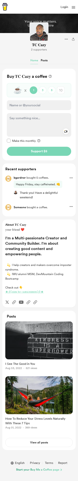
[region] (39, 114)
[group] (39, 347)
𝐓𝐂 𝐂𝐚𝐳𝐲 (39, 45)
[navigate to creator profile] (39, 31)
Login (64, 7)
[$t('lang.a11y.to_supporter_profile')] (15, 192)
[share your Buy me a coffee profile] (73, 39)
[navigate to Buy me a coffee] (5, 7)
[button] (73, 7)
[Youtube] (21, 302)
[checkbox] (21, 140)
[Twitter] (7, 302)
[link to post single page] (39, 346)
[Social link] (14, 302)
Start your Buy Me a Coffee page (37, 469)
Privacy (35, 463)
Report (62, 463)
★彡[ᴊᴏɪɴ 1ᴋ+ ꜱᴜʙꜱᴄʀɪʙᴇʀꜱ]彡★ (24, 291)
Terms (49, 463)
